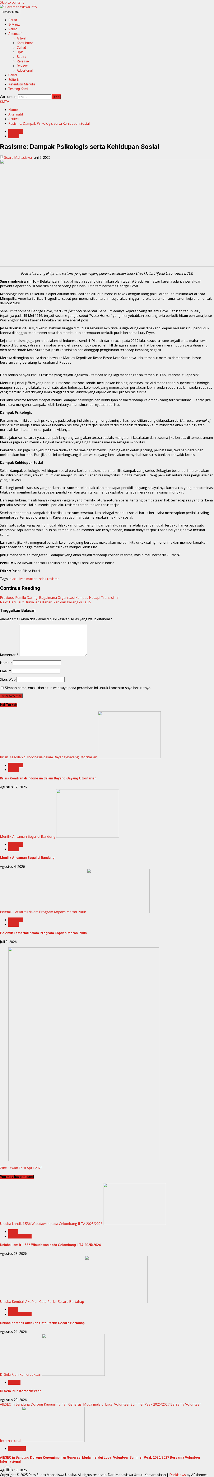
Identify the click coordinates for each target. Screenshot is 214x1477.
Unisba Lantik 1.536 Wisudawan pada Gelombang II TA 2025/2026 (51, 1223)
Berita (12, 20)
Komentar (9, 654)
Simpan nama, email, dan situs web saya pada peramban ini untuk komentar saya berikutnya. (78, 687)
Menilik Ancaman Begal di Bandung (27, 836)
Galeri (12, 75)
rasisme (53, 578)
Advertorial (25, 70)
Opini (20, 52)
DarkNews (177, 1474)
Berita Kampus (20, 1236)
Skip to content (12, 2)
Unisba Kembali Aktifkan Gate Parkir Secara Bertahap (42, 1301)
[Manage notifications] (7, 1469)
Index (42, 578)
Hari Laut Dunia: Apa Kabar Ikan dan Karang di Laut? (45, 602)
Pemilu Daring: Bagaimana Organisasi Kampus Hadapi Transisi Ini (59, 597)
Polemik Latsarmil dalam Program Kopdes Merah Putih (43, 912)
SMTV (4, 102)
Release (23, 61)
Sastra (21, 57)
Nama (6, 662)
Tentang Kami (18, 89)
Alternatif (15, 34)
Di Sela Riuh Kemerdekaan (20, 1374)
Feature (14, 1382)
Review (22, 66)
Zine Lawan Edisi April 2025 (21, 1168)
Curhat (21, 47)
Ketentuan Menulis (22, 84)
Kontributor (25, 43)
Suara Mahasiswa (18, 157)
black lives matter (23, 578)
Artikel (21, 38)
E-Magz (14, 25)
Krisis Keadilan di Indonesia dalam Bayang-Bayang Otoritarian (48, 757)
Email (5, 671)
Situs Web (8, 679)
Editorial (14, 80)
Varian (12, 29)
